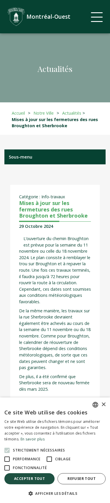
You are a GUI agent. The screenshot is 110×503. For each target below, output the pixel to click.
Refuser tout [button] (81, 478)
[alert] (55, 450)
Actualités (71, 113)
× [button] (103, 404)
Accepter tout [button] (29, 478)
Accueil (18, 113)
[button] (55, 493)
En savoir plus (33, 439)
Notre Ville (43, 113)
